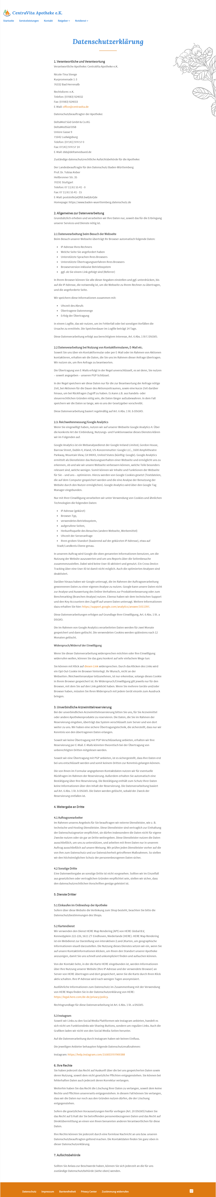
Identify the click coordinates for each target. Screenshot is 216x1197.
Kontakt (48, 20)
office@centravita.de (76, 107)
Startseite (8, 20)
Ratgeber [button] (63, 20)
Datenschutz (29, 1191)
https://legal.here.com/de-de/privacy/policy (81, 997)
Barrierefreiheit (67, 1191)
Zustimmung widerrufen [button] (115, 1191)
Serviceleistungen (29, 20)
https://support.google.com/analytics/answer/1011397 (115, 606)
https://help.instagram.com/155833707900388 (96, 1054)
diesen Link (91, 666)
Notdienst (81, 20)
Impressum (47, 1191)
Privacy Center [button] (89, 1191)
